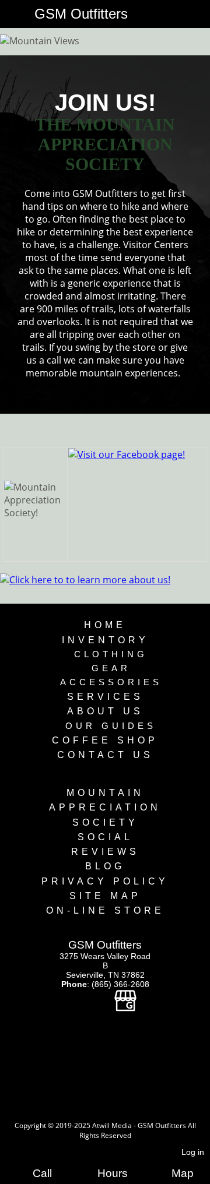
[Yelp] (104, 1005)
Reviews (105, 852)
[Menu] (11, 15)
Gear (111, 668)
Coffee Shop (105, 740)
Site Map (105, 896)
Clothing (111, 654)
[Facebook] (84, 1005)
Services (105, 697)
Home (105, 625)
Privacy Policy (105, 881)
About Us (105, 711)
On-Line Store (105, 910)
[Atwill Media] (115, 1112)
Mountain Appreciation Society (105, 807)
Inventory (105, 640)
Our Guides (110, 726)
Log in (192, 1152)
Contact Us (105, 755)
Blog (105, 866)
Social (105, 837)
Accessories (111, 682)
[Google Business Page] (125, 1005)
